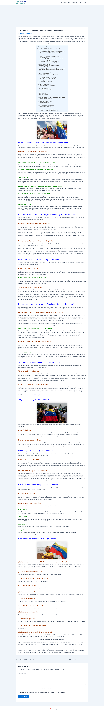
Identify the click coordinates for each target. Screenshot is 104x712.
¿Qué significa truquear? (44, 102)
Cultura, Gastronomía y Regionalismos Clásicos (48, 86)
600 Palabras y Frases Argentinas (40, 394)
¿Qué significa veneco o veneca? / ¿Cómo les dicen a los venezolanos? (52, 97)
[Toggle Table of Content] (65, 47)
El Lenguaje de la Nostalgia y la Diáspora (45, 82)
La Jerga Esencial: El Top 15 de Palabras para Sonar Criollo (49, 48)
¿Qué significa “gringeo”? (44, 107)
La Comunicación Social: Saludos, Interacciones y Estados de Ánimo (52, 58)
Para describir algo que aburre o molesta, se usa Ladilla (50, 56)
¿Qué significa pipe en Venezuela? (46, 101)
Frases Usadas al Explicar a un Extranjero (47, 85)
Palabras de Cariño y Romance (44, 64)
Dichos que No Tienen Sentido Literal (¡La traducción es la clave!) (51, 69)
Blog (80, 2)
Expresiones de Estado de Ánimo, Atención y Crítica (49, 61)
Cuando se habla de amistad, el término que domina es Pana (51, 52)
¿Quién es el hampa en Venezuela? (46, 98)
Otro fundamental (44, 53)
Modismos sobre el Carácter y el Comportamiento (49, 72)
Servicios (74, 2)
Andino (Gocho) (43, 92)
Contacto (85, 2)
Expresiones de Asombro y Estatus (46, 81)
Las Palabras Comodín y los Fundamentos (47, 50)
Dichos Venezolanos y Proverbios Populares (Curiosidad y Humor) (51, 68)
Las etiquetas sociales (45, 73)
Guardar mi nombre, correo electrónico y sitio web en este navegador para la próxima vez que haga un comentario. (43, 692)
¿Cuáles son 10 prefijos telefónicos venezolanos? (49, 110)
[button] (76, 2)
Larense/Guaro (43, 93)
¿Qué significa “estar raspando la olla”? (46, 105)
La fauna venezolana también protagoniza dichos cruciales (51, 70)
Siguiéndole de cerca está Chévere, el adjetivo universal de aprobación (53, 51)
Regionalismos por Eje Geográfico (46, 89)
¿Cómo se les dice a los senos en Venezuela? (48, 99)
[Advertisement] (52, 14)
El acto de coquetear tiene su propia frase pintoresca (50, 65)
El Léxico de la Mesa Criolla (44, 88)
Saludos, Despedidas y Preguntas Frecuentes (47, 60)
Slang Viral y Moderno (43, 80)
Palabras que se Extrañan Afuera (45, 84)
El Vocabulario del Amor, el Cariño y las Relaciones (48, 62)
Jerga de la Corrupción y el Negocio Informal (48, 77)
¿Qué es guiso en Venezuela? (45, 106)
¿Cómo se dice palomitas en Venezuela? (47, 109)
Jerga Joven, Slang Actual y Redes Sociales (47, 78)
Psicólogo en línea (65, 2)
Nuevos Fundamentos (44, 57)
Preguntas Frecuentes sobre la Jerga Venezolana (48, 95)
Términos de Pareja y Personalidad (46, 66)
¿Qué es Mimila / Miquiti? (44, 103)
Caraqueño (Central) (44, 94)
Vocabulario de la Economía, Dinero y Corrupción (48, 74)
